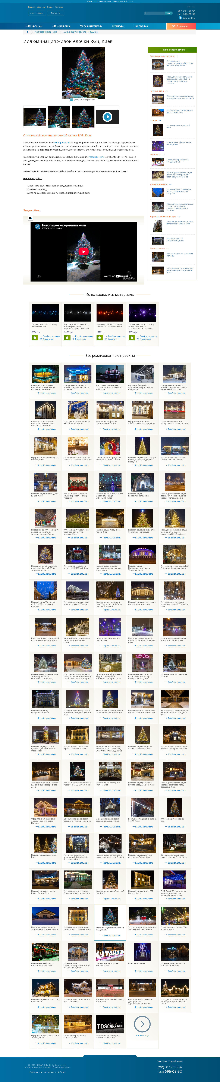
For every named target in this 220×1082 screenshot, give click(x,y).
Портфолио (55, 13)
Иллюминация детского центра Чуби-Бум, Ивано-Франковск (43, 748)
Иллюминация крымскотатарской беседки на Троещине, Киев (180, 63)
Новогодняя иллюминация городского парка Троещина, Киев (142, 640)
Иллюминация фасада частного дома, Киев (106, 422)
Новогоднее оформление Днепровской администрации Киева (140, 1001)
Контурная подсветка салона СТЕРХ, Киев (142, 819)
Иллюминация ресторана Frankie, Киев (108, 783)
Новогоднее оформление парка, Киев (179, 143)
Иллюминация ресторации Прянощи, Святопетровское (77, 892)
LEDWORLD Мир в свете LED (110, 12)
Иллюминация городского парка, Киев (108, 530)
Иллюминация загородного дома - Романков (180, 111)
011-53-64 (186, 10)
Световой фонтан (136, 963)
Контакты (59, 7)
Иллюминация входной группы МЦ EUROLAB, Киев (76, 567)
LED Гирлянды (34, 26)
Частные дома (157, 91)
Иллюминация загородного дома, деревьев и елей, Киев (110, 856)
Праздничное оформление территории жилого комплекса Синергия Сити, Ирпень (109, 677)
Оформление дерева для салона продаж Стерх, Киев (174, 856)
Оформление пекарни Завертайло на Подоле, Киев (174, 422)
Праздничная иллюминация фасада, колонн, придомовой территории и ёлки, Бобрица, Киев (78, 677)
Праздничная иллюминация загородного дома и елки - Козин (174, 1001)
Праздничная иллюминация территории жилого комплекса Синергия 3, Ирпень (180, 207)
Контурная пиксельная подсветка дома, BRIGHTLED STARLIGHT (77, 387)
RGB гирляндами (61, 142)
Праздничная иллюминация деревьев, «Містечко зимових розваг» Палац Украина (44, 532)
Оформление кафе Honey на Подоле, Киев (44, 458)
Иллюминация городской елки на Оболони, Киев (140, 747)
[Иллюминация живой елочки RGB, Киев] (34, 117)
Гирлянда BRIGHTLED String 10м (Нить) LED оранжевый (109, 325)
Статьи (50, 7)
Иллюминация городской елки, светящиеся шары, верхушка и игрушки (140, 676)
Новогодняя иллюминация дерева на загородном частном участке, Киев (179, 174)
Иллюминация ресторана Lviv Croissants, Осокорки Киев (175, 567)
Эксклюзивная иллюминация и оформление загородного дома (174, 712)
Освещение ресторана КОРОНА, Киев (75, 1036)
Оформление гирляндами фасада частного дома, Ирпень (43, 820)
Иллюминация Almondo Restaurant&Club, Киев (42, 964)
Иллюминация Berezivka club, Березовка (45, 1000)
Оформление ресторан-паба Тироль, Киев (45, 1036)
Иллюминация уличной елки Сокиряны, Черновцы (141, 530)
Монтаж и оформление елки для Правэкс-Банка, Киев (180, 222)
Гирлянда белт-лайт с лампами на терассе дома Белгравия (140, 387)
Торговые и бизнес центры (163, 216)
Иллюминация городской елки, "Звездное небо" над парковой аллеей (109, 604)
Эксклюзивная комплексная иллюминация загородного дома (180, 270)
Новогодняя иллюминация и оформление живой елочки (109, 711)
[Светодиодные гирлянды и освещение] (29, 32)
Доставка (41, 7)
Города (153, 120)
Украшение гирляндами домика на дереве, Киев (107, 819)
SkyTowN (61, 1072)
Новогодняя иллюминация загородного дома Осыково (44, 928)
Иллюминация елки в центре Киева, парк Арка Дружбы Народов (142, 459)
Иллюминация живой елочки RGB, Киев (110, 928)
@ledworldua (189, 18)
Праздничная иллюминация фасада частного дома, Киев (180, 97)
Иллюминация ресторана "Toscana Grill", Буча (108, 1036)
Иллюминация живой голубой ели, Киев (110, 892)
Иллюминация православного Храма (139, 494)
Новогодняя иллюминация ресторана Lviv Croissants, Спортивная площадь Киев (109, 748)
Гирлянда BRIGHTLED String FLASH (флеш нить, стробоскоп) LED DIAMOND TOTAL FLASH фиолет (141, 327)
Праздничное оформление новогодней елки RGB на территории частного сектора (179, 79)
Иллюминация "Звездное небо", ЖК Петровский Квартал (179, 191)
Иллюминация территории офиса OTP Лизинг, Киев (76, 747)
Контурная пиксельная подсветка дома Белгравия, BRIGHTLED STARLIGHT (174, 387)
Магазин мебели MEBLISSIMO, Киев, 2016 (110, 1000)
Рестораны (155, 154)
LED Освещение (61, 26)
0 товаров (182, 26)
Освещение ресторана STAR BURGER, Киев (174, 928)
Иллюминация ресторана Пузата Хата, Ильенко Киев (141, 783)
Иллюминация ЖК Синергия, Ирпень (180, 254)
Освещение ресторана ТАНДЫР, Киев (178, 160)
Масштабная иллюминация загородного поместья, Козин (77, 640)
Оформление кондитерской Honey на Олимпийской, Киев (78, 458)
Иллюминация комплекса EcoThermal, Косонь (173, 964)
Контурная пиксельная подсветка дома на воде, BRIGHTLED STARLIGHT (43, 387)
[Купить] (35, 337)
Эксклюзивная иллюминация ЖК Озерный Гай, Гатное (142, 928)
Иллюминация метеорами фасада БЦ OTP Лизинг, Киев (77, 928)
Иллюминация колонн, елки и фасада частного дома (142, 603)
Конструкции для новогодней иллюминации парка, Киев (45, 639)
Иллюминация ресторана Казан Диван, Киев (43, 892)
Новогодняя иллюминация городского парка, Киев (173, 639)
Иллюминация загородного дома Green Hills (77, 1000)
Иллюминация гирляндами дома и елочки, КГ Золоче (76, 603)
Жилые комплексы (158, 184)
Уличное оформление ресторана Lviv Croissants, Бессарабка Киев (76, 857)
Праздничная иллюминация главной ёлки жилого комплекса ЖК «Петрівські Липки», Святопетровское (174, 532)
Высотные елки (157, 248)
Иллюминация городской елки (178, 126)
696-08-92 (186, 14)
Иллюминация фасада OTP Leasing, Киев (140, 892)
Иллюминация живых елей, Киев (44, 856)
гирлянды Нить (96, 156)
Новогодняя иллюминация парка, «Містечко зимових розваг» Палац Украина (173, 495)
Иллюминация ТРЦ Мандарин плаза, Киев (45, 494)
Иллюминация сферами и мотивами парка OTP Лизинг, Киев (174, 604)
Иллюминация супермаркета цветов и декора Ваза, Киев (174, 747)
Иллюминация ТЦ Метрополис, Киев (175, 239)
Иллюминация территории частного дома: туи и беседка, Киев (76, 531)
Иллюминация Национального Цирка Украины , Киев (139, 568)
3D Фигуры (118, 26)
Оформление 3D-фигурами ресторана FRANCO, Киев (108, 458)
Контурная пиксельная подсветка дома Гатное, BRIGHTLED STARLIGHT (42, 423)
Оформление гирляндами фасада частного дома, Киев (77, 819)
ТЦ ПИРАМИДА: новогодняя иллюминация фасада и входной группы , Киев (173, 893)
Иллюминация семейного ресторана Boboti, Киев (140, 856)
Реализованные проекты (162, 56)
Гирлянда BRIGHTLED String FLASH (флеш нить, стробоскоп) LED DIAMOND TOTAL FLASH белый (76, 327)
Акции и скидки (36, 13)
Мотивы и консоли (91, 26)
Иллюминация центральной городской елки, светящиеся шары (77, 712)
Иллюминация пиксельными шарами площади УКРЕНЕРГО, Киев (109, 495)
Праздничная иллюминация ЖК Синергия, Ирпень (77, 422)
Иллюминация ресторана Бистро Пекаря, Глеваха (173, 458)
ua (193, 6)
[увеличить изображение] (83, 47)
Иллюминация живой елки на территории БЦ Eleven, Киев (77, 783)
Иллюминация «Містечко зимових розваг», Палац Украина (75, 495)
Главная (31, 7)
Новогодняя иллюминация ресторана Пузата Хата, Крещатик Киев (173, 784)
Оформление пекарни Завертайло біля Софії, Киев (141, 422)
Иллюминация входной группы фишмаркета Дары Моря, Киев (108, 568)
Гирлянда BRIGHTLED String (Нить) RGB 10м (44, 325)
